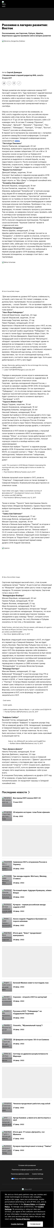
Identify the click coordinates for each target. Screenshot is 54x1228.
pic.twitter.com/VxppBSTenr (36, 741)
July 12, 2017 (31, 497)
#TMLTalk (5, 470)
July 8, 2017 (31, 472)
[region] (27, 1209)
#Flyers (13, 629)
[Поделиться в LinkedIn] (14, 83)
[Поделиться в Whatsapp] (4, 83)
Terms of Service (23, 1219)
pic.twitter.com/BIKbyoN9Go (12, 367)
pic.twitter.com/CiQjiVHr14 (41, 709)
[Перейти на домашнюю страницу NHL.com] (4, 4)
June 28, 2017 (30, 370)
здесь (17, 141)
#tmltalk (38, 493)
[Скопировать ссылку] (19, 83)
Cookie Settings (17, 1224)
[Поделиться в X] (9, 83)
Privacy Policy (29, 1204)
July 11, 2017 (25, 634)
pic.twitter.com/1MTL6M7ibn (12, 495)
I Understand (35, 1224)
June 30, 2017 (33, 712)
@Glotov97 (21, 741)
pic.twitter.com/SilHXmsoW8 (12, 632)
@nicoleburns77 (8, 493)
